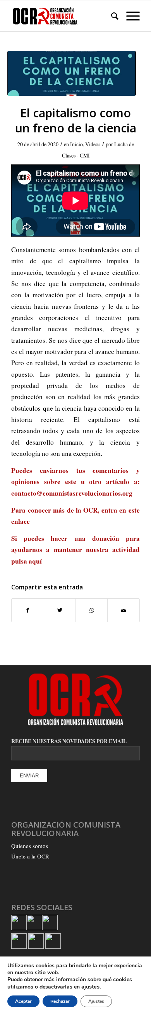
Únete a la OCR (30, 856)
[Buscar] (110, 15)
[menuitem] (110, 15)
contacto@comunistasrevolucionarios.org (71, 493)
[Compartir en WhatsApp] (91, 610)
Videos (92, 144)
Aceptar (23, 1001)
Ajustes (96, 1001)
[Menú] (129, 15)
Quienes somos (29, 846)
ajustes (90, 986)
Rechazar (60, 1001)
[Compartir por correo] (123, 610)
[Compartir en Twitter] (60, 610)
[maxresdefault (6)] (71, 73)
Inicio (76, 144)
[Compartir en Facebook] (27, 610)
